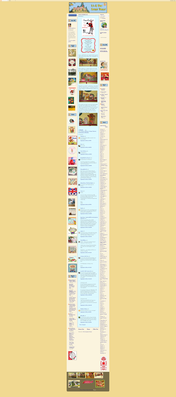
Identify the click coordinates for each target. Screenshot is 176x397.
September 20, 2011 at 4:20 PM (86, 165)
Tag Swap (102, 323)
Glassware (94, 131)
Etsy (101, 207)
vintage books (102, 340)
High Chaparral (103, 234)
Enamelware (102, 204)
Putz (101, 292)
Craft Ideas (102, 194)
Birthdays (102, 146)
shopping (101, 308)
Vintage (101, 339)
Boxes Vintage (102, 159)
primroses (102, 291)
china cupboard (103, 173)
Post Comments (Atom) (87, 331)
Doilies (101, 200)
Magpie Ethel (71, 318)
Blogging (101, 149)
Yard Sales (102, 353)
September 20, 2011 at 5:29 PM (86, 187)
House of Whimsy (102, 104)
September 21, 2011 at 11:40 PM (86, 322)
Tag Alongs (102, 321)
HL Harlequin (102, 237)
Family (101, 210)
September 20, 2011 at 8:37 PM (85, 204)
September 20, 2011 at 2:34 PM (85, 147)
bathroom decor (103, 139)
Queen (101, 294)
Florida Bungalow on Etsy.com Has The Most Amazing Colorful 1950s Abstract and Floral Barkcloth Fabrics (72, 308)
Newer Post (81, 329)
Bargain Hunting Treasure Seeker (72, 280)
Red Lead (102, 113)
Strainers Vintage (103, 314)
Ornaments (102, 277)
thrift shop (102, 329)
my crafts (102, 271)
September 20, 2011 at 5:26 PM (86, 179)
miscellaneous (102, 268)
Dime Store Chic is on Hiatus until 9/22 (72, 294)
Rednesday (87, 132)
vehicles (101, 337)
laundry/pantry (81, 132)
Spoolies (101, 309)
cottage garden (103, 190)
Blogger (94, 389)
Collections (87, 131)
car (100, 162)
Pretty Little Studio (71, 323)
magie (81, 231)
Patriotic (101, 282)
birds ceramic (102, 145)
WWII (101, 351)
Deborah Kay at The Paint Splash (86, 183)
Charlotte (82, 136)
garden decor (102, 222)
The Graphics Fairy (71, 333)
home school (102, 240)
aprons (101, 132)
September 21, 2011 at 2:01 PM (85, 312)
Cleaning (102, 182)
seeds (101, 305)
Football (101, 216)
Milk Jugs (102, 267)
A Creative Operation (103, 89)
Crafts (101, 197)
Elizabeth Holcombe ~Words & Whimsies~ (72, 291)
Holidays (101, 239)
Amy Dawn (102, 130)
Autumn (101, 136)
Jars (101, 253)
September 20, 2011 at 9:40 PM (86, 213)
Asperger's (102, 133)
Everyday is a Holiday (103, 98)
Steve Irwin (102, 312)
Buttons (101, 161)
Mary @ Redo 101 (83, 169)
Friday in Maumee (72, 281)
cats (101, 169)
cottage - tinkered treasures (104, 95)
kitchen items (102, 256)
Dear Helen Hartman (71, 284)
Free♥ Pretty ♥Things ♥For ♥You (103, 102)
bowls (101, 158)
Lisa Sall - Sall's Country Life (85, 271)
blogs (101, 151)
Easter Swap (102, 203)
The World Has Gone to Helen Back (72, 287)
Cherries (82, 131)
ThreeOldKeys (83, 240)
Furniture (102, 220)
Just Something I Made (104, 107)
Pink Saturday (103, 285)
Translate (103, 18)
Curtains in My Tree (84, 256)
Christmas (102, 180)
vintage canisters (103, 342)
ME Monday (102, 264)
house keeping (102, 248)
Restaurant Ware (103, 298)
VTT (101, 344)
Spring (101, 311)
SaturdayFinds (72, 328)
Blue (101, 152)
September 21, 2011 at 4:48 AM (86, 236)
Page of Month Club (104, 278)
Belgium (101, 142)
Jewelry (101, 255)
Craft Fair (102, 193)
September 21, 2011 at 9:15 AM (85, 267)
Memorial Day (103, 265)
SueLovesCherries (72, 28)
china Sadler (102, 177)
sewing (101, 306)
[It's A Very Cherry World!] (104, 27)
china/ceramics (103, 179)
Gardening (102, 225)
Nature (101, 274)
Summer (101, 316)
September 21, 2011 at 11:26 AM (86, 305)
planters (101, 288)
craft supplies (102, 196)
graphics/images (103, 230)
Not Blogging (71, 347)
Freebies (101, 219)
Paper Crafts (102, 281)
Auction (101, 135)
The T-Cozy (71, 342)
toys (101, 333)
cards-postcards (103, 164)
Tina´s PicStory (83, 151)
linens (101, 260)
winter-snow (102, 350)
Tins (101, 330)
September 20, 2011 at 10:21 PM (86, 227)
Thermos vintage (103, 326)
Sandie (81, 208)
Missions (101, 270)
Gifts (101, 226)
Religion (101, 297)
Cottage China (103, 186)
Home (88, 329)
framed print (102, 217)
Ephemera (102, 206)
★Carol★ (82, 315)
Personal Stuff (102, 284)
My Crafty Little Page (104, 111)
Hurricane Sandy (103, 251)
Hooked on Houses (72, 297)
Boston (101, 155)
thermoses (102, 327)
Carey (81, 191)
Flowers (101, 213)
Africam (101, 129)
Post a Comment (83, 324)
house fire (102, 246)
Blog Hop (101, 148)
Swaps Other (102, 320)
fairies (101, 209)
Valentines (102, 336)
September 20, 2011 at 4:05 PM (86, 154)
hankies (101, 233)
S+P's (101, 302)
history (101, 236)
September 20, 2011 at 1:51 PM (85, 140)
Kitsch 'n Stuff (72, 304)
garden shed (102, 223)
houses (101, 249)
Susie (81, 144)
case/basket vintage (103, 165)
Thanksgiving (102, 324)
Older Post (95, 329)
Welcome (102, 347)
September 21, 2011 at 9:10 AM (85, 252)
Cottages (90, 131)
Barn (101, 138)
